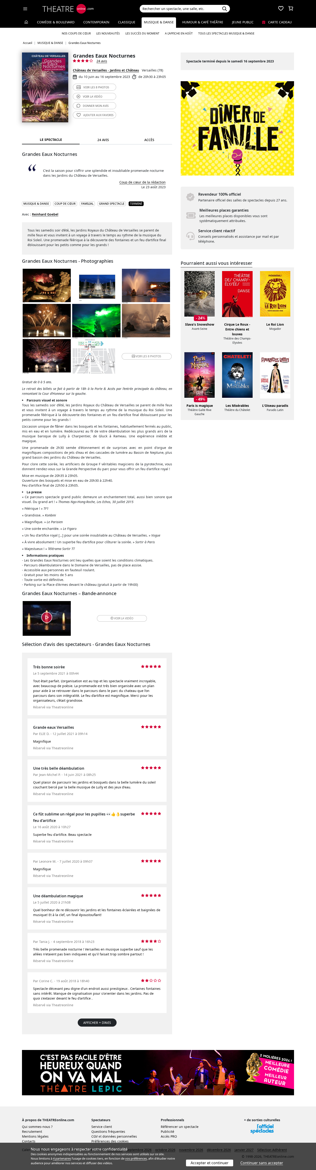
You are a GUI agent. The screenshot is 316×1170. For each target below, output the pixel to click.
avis (96, 106)
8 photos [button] (148, 356)
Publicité (167, 1131)
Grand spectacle (111, 204)
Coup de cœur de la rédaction (142, 182)
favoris (98, 115)
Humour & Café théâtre (202, 22)
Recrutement (32, 1131)
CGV (94, 1136)
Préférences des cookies (110, 1141)
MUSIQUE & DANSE (36, 204)
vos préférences (136, 1158)
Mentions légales (35, 1136)
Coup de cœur (65, 204)
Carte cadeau (279, 22)
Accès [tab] (149, 140)
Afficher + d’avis (97, 1022)
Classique (126, 22)
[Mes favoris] (280, 8)
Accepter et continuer (210, 1162)
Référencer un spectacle (179, 1126)
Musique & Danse (159, 22)
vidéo (92, 97)
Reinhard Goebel (45, 214)
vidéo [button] (123, 618)
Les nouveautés (108, 33)
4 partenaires (62, 1158)
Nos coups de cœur (76, 33)
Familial (87, 204)
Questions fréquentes (108, 1131)
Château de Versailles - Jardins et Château (106, 70)
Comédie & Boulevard (55, 22)
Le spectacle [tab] (51, 139)
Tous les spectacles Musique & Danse (226, 33)
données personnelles (119, 1136)
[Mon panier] (290, 8)
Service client (101, 1126)
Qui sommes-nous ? (37, 1126)
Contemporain (96, 22)
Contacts (28, 1141)
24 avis (101, 61)
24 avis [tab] (103, 140)
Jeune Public (243, 22)
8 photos (96, 87)
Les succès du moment (142, 33)
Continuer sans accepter (261, 1162)
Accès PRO (169, 1136)
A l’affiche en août (179, 33)
